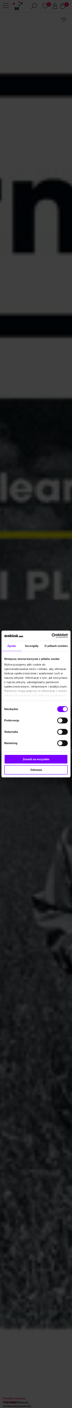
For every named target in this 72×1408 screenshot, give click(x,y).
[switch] (62, 720)
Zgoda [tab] (11, 645)
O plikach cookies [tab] (56, 645)
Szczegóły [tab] (31, 645)
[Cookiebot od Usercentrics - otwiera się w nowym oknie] (52, 635)
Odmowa (36, 769)
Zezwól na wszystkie (36, 759)
